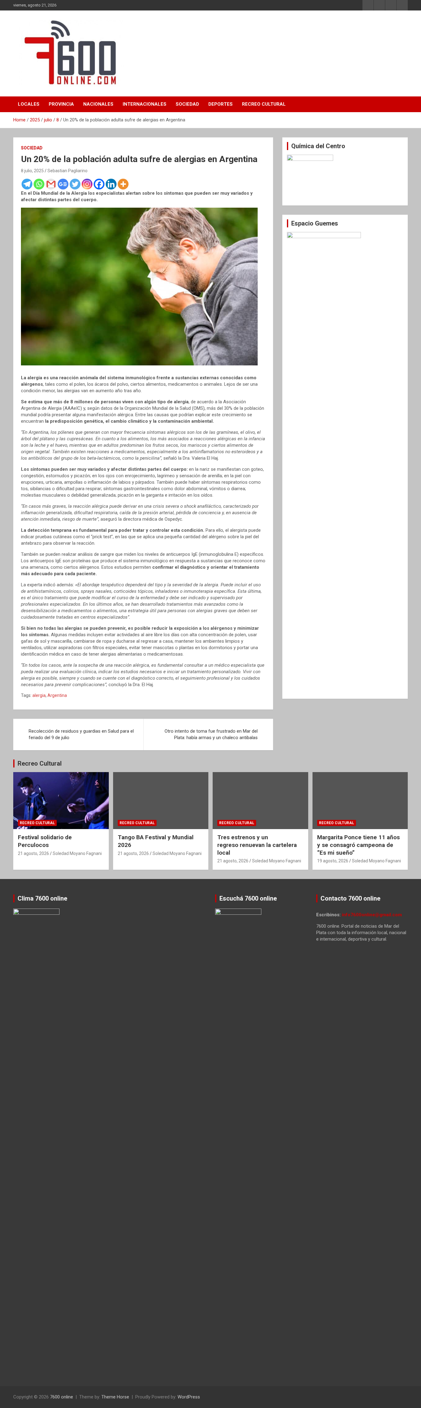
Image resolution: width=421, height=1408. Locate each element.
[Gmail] (51, 184)
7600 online (61, 1397)
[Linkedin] (111, 184)
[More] (123, 184)
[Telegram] (27, 184)
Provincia (61, 104)
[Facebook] (99, 184)
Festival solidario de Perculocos (45, 841)
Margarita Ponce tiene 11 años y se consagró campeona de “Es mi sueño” (358, 845)
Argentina (57, 695)
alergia (39, 695)
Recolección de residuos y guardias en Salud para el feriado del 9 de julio (81, 734)
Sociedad (187, 104)
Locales (28, 104)
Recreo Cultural (264, 104)
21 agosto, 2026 (33, 853)
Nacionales (98, 104)
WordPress (189, 1397)
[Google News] (63, 184)
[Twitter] (75, 184)
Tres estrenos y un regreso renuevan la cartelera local (257, 845)
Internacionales (144, 104)
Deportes (220, 104)
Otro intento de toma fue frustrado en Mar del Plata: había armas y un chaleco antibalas (211, 734)
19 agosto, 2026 (332, 860)
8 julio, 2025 (32, 170)
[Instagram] (87, 184)
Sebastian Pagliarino (67, 170)
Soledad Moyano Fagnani (77, 853)
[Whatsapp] (39, 184)
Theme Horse (115, 1397)
